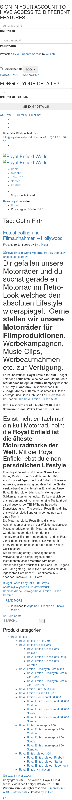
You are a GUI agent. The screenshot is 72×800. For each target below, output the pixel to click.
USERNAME (8, 31)
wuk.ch (50, 54)
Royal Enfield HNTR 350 (34, 641)
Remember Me (13, 69)
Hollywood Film (23, 587)
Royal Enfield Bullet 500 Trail (37, 689)
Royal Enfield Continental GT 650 (40, 697)
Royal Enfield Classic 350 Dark (46, 657)
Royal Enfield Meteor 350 (35, 753)
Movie (37, 587)
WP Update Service (29, 54)
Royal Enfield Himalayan (34, 769)
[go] (42, 621)
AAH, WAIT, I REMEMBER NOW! (20, 115)
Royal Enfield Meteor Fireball (45, 757)
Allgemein (33, 606)
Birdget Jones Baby (15, 583)
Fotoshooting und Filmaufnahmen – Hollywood (33, 235)
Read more (14, 600)
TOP (3, 798)
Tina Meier (41, 245)
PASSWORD (8, 46)
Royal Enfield (15, 201)
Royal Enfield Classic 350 (35, 645)
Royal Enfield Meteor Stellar (44, 761)
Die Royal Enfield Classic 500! (38, 399)
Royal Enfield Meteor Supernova (47, 765)
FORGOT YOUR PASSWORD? (19, 75)
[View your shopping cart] (12, 191)
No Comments (12, 616)
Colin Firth (34, 583)
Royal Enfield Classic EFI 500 (37, 693)
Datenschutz (19, 792)
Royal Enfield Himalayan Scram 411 (41, 669)
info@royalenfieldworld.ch (19, 137)
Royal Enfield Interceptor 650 (37, 725)
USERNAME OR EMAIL (15, 97)
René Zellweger (25, 591)
